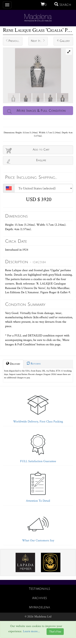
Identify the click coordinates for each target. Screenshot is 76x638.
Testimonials (39, 589)
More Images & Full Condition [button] (41, 111)
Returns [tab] (35, 364)
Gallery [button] (65, 40)
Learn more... (31, 631)
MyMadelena (39, 607)
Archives (39, 598)
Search (64, 5)
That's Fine (55, 631)
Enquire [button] (41, 160)
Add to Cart (41, 149)
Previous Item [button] (15, 40)
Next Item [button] (37, 40)
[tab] (38, 407)
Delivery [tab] (14, 364)
